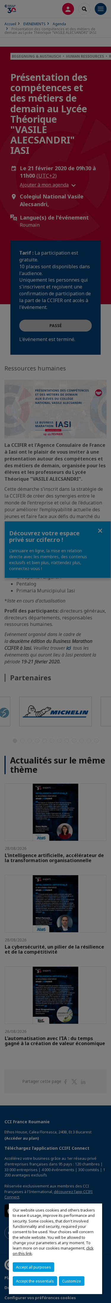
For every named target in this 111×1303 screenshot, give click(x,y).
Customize (71, 1281)
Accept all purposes (33, 1267)
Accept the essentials (35, 1281)
